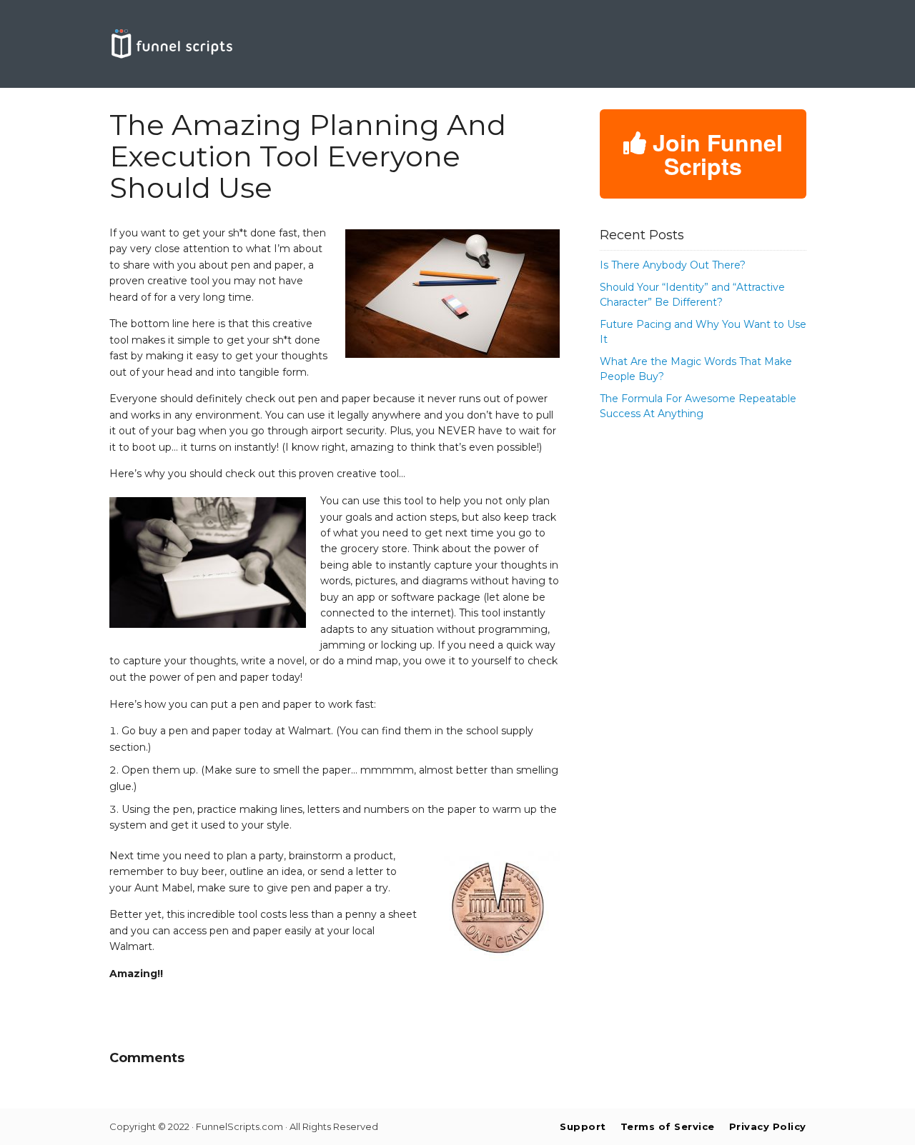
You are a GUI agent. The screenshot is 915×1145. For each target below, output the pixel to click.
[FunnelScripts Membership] (171, 55)
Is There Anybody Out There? (673, 265)
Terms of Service (667, 1126)
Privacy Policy (767, 1126)
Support (583, 1126)
